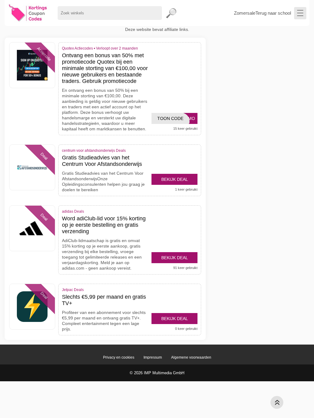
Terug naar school (273, 13)
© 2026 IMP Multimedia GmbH (157, 373)
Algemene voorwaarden (191, 357)
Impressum (153, 357)
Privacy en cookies (118, 357)
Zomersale (244, 13)
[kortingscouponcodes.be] (28, 13)
